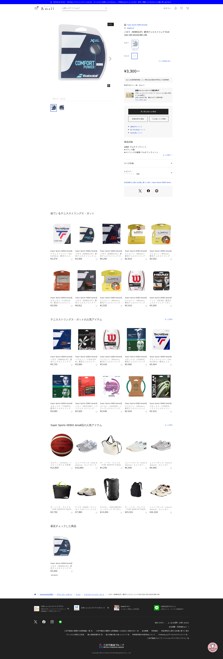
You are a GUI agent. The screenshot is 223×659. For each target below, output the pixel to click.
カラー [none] (126, 43)
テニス (78, 594)
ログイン (167, 8)
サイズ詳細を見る (164, 61)
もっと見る (166, 155)
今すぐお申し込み (141, 100)
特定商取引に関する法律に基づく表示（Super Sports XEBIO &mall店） (147, 183)
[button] (82, 59)
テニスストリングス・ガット (94, 594)
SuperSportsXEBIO (46, 594)
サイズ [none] (126, 56)
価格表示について (136, 126)
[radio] (135, 45)
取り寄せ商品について (137, 129)
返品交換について (136, 133)
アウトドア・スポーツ (64, 594)
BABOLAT (130, 28)
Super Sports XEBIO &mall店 (137, 25)
